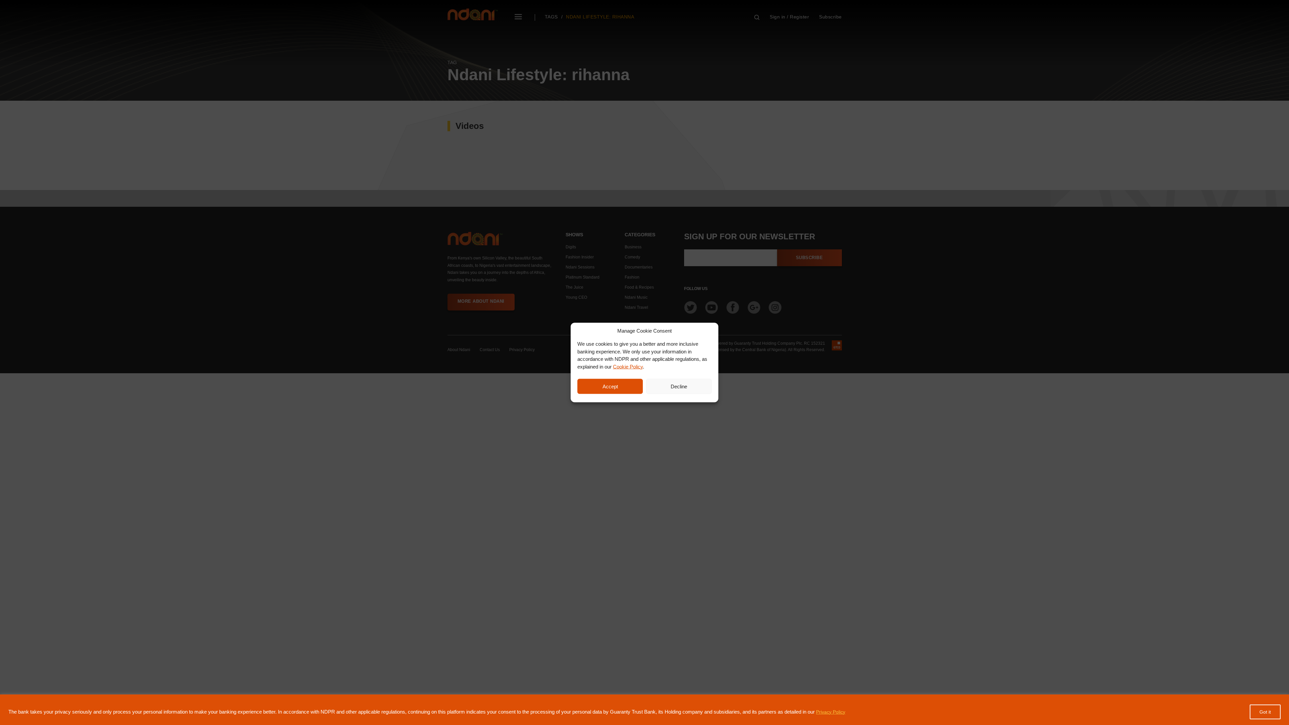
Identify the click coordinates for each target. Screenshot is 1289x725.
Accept (610, 386)
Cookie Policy (628, 366)
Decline (679, 386)
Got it (1265, 712)
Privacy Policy (830, 712)
